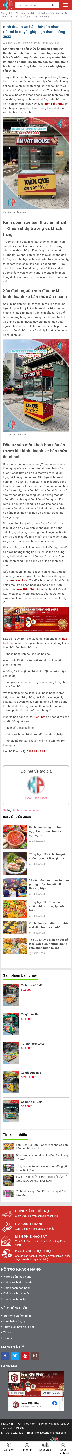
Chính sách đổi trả (15, 1299)
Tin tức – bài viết (25, 13)
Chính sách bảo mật (16, 1293)
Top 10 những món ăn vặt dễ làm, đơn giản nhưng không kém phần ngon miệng (48, 943)
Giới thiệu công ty (14, 1321)
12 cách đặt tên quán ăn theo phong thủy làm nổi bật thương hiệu (49, 884)
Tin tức (7, 1332)
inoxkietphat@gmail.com (50, 1432)
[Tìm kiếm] (52, 5)
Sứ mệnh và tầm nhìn (17, 1315)
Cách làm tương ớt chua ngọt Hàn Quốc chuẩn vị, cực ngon (46, 831)
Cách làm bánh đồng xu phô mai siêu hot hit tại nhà (48, 925)
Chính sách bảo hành (17, 1287)
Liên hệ (8, 1338)
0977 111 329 (14, 1432)
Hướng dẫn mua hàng (17, 1276)
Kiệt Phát (39, 716)
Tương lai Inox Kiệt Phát (18, 1326)
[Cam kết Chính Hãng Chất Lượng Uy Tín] (8, 4)
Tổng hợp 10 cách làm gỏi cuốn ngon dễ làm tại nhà (47, 856)
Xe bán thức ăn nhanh (27, 810)
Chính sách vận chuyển (18, 1282)
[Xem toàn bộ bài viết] (36, 785)
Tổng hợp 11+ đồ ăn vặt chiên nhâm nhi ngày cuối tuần (47, 906)
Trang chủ (6, 13)
